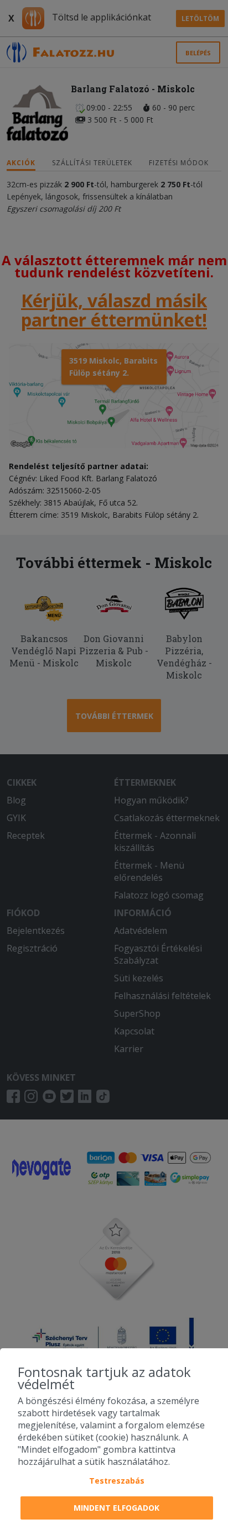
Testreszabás (116, 1480)
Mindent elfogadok (116, 1507)
